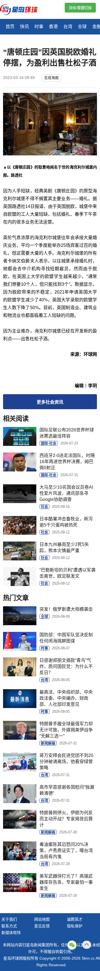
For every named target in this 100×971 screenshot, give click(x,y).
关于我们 (9, 919)
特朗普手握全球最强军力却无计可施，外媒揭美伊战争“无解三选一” (66, 729)
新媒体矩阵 (11, 932)
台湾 (67, 26)
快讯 (24, 26)
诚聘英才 (74, 919)
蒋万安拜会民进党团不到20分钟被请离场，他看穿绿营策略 (66, 761)
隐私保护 (74, 926)
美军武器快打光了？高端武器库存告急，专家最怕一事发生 (66, 882)
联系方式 (9, 926)
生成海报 (51, 78)
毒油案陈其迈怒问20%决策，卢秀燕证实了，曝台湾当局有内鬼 (66, 850)
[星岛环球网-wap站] (22, 10)
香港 (53, 26)
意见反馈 (42, 926)
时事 (38, 26)
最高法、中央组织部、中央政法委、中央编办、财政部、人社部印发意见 (66, 698)
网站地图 (42, 919)
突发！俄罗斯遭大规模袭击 (66, 609)
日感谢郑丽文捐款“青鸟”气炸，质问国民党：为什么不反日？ (66, 666)
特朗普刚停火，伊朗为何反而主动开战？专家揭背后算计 (66, 818)
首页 (10, 26)
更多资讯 (50, 402)
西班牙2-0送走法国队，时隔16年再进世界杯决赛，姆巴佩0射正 (67, 461)
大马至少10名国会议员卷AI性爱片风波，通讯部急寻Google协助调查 (66, 493)
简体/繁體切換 (80, 8)
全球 (82, 26)
